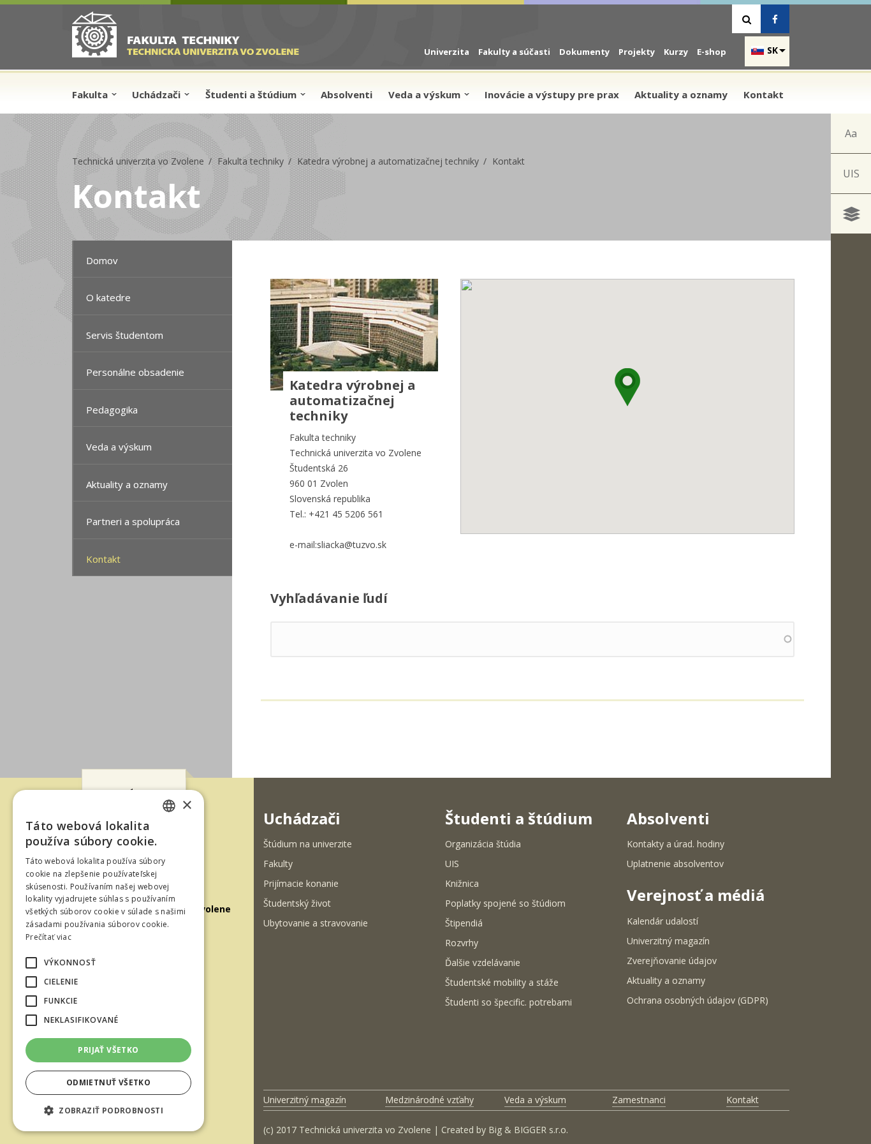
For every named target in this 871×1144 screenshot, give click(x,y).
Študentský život (297, 903)
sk (772, 50)
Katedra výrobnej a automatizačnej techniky (388, 161)
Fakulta (91, 94)
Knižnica (462, 883)
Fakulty (278, 864)
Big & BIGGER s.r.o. (528, 1130)
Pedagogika (112, 409)
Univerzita (446, 51)
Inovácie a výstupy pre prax (552, 94)
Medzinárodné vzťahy (429, 1100)
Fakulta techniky (250, 161)
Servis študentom (124, 335)
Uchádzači (157, 94)
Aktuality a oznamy (681, 94)
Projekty (636, 51)
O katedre (108, 297)
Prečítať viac (48, 937)
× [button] (186, 805)
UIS (851, 174)
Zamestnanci (639, 1100)
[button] (627, 387)
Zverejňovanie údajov (672, 961)
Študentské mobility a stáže (502, 982)
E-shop (711, 51)
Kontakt (763, 94)
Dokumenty (584, 51)
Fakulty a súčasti (514, 51)
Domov (102, 260)
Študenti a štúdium (252, 94)
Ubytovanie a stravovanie (315, 923)
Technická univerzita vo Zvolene (138, 161)
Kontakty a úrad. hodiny (675, 844)
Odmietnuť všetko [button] (108, 1082)
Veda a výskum (425, 94)
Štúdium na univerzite (307, 844)
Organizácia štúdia (483, 844)
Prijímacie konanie (301, 883)
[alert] (108, 960)
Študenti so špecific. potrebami (508, 1002)
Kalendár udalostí (662, 921)
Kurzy (676, 51)
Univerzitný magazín (668, 941)
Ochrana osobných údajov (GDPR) (697, 1000)
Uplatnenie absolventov (675, 864)
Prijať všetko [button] (108, 1049)
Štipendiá (464, 923)
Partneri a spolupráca (133, 521)
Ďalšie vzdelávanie (482, 962)
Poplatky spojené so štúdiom (505, 903)
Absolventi (346, 94)
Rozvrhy (461, 943)
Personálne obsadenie (135, 372)
